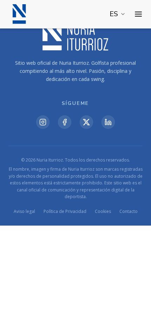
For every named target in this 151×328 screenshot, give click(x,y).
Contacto (128, 211)
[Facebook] (64, 122)
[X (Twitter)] (86, 122)
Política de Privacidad (65, 211)
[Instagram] (43, 122)
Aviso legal (24, 211)
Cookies (103, 211)
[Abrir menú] (138, 14)
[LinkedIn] (108, 122)
